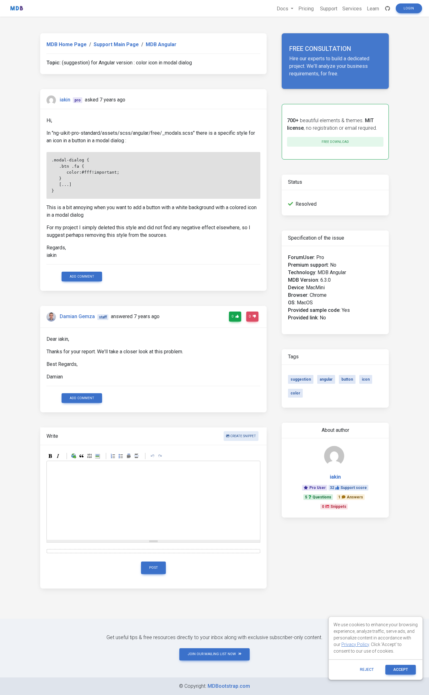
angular (326, 379)
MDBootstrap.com (229, 686)
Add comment (82, 276)
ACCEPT (400, 669)
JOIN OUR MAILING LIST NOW (211, 654)
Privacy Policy (355, 644)
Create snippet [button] (242, 436)
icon (366, 379)
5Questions (318, 497)
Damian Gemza (77, 317)
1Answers (350, 497)
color (295, 393)
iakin (65, 100)
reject (367, 669)
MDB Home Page (66, 44)
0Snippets (334, 506)
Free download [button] (335, 142)
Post (153, 568)
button (347, 379)
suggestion (301, 379)
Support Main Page (116, 44)
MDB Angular (161, 44)
